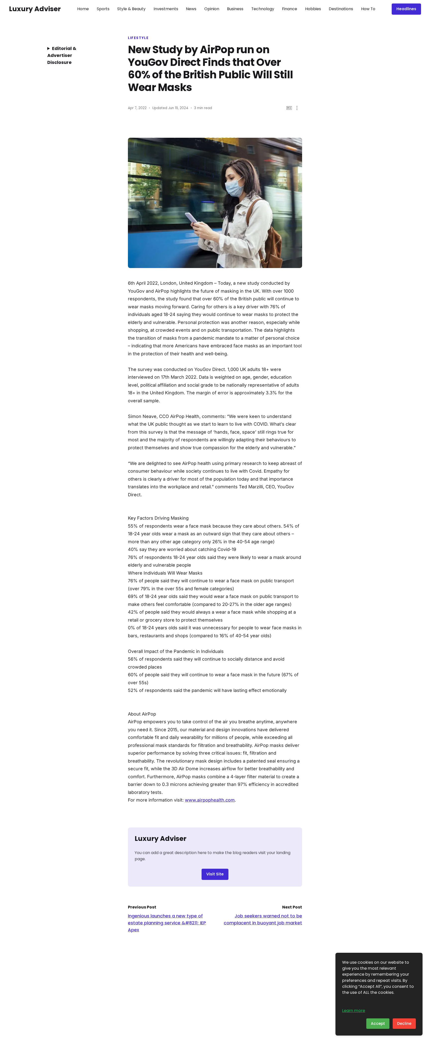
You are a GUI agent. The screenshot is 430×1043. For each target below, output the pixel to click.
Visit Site (215, 874)
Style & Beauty (131, 9)
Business (235, 9)
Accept (378, 1023)
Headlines (406, 9)
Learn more (353, 1010)
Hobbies (313, 9)
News (191, 9)
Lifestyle (138, 38)
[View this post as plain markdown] (289, 108)
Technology (262, 9)
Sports (103, 9)
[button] (297, 108)
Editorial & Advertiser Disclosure (61, 55)
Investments (166, 9)
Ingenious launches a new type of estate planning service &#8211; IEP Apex (167, 923)
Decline (404, 1023)
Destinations (341, 9)
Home (83, 9)
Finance (289, 9)
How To (368, 9)
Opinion (211, 9)
